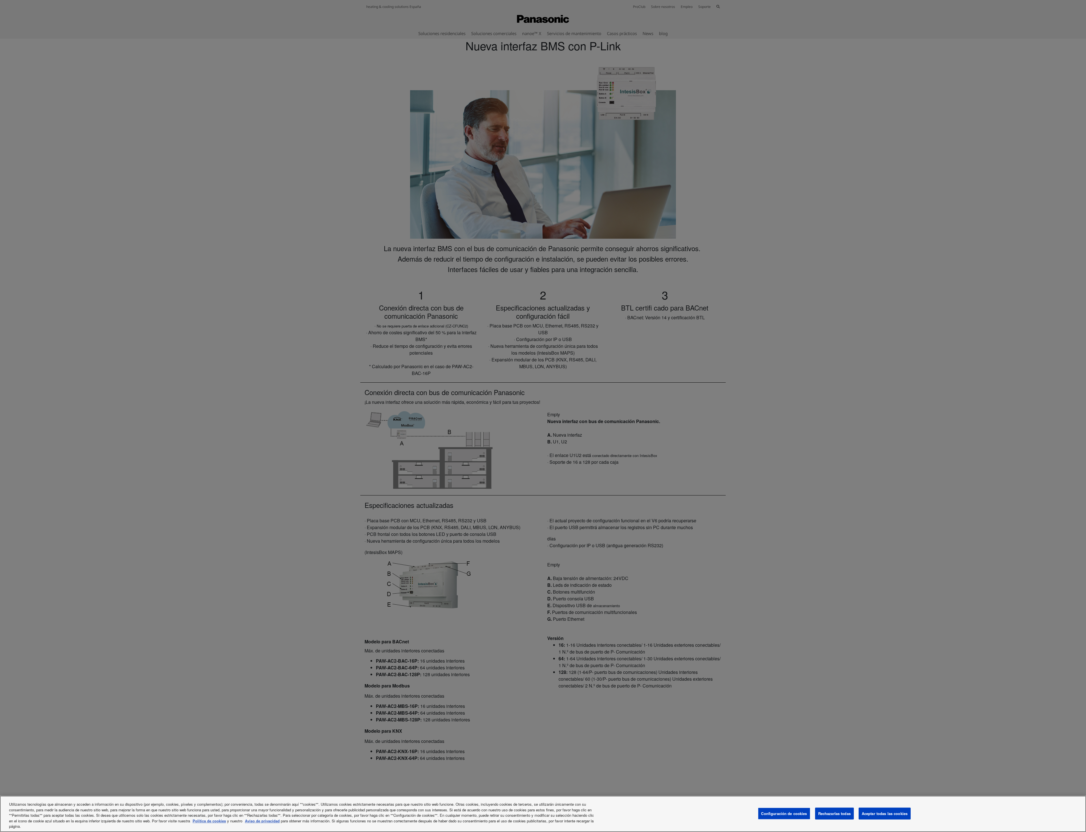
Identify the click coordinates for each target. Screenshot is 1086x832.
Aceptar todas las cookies (885, 813)
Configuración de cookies (784, 813)
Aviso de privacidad (262, 821)
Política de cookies (209, 821)
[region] (543, 814)
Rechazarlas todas (834, 813)
